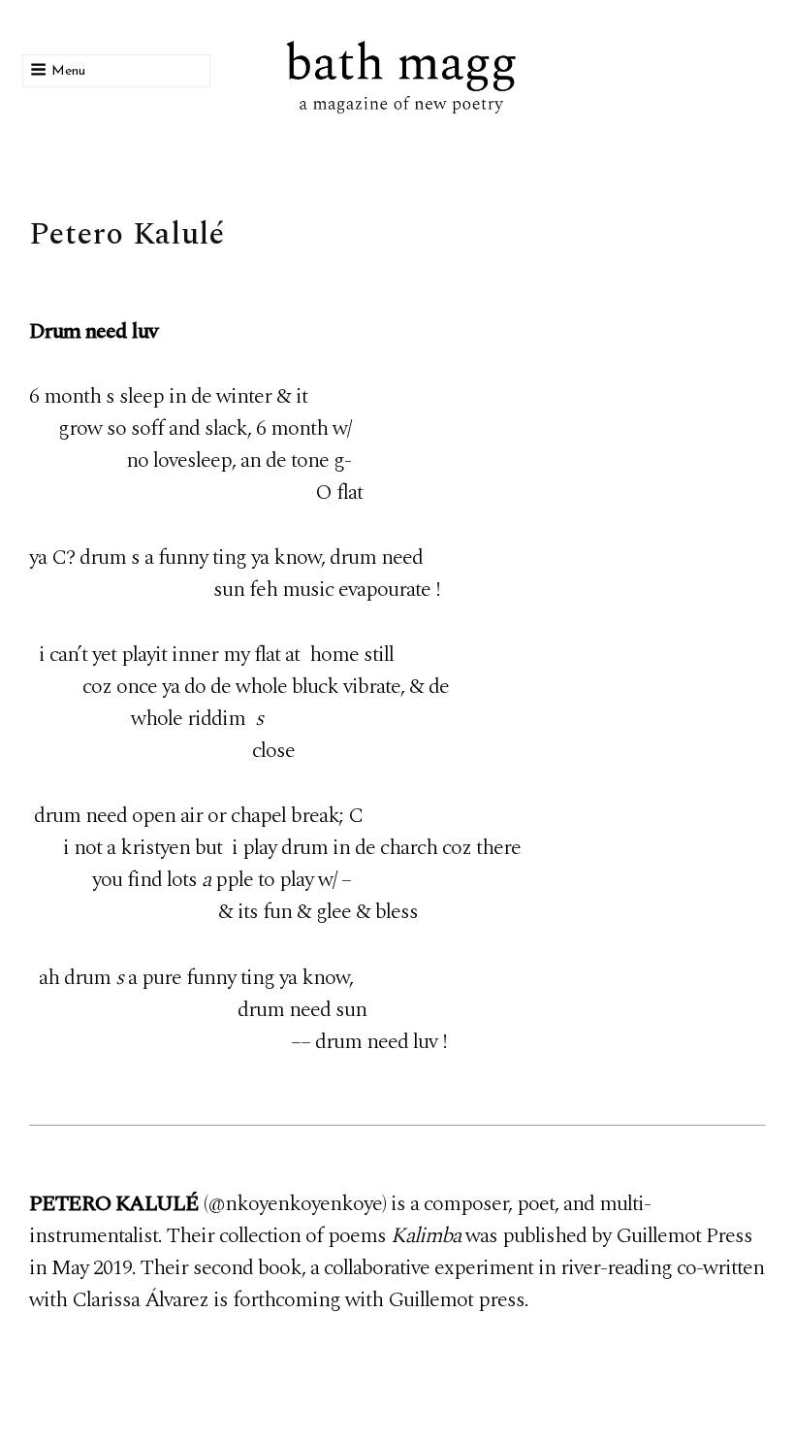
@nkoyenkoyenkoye (294, 1204)
